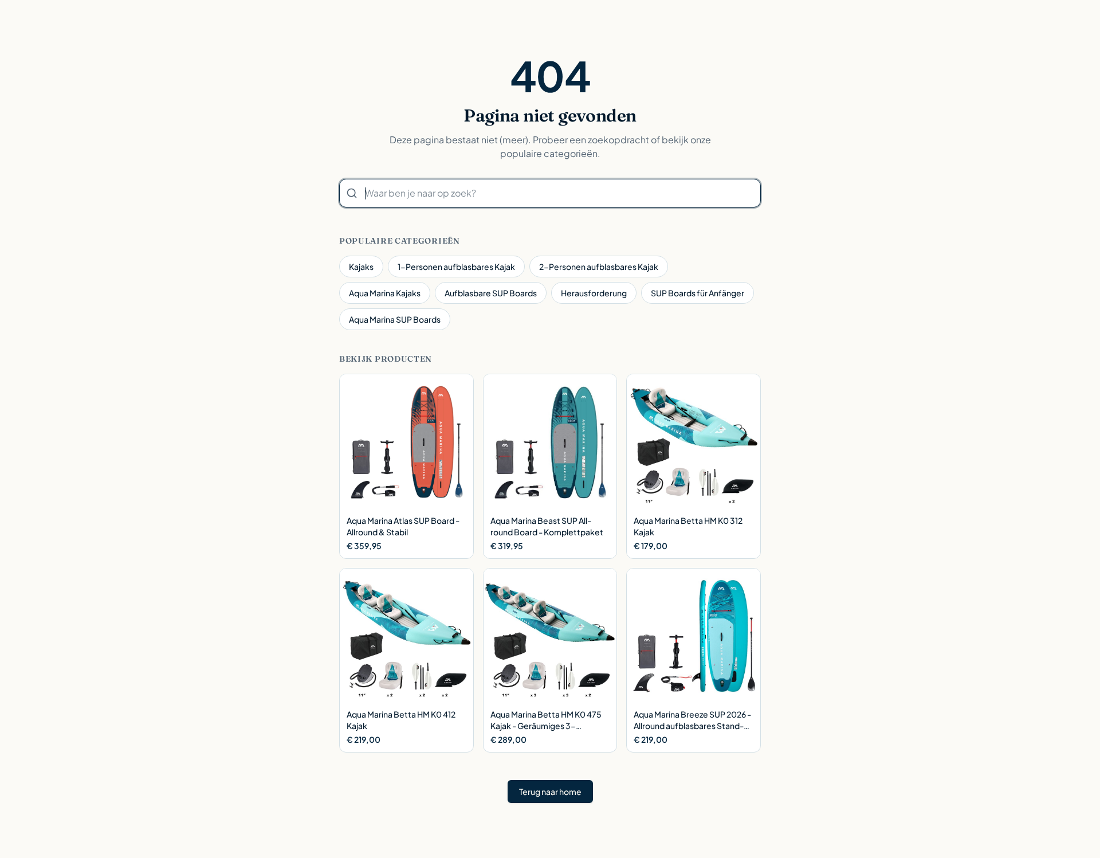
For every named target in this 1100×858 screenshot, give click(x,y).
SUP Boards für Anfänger (697, 293)
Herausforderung (594, 293)
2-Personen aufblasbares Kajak (598, 266)
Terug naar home (550, 791)
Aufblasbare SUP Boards (491, 293)
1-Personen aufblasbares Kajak (456, 266)
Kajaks (361, 266)
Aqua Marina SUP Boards (395, 319)
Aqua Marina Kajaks (385, 293)
